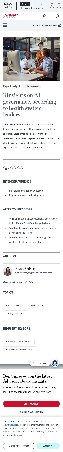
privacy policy (13, 425)
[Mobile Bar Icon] (5, 25)
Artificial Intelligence (15, 305)
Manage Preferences (19, 446)
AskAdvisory (51, 26)
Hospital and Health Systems (18, 341)
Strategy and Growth (15, 313)
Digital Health (37, 305)
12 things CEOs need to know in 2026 (32, 8)
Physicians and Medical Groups (19, 350)
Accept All (48, 446)
